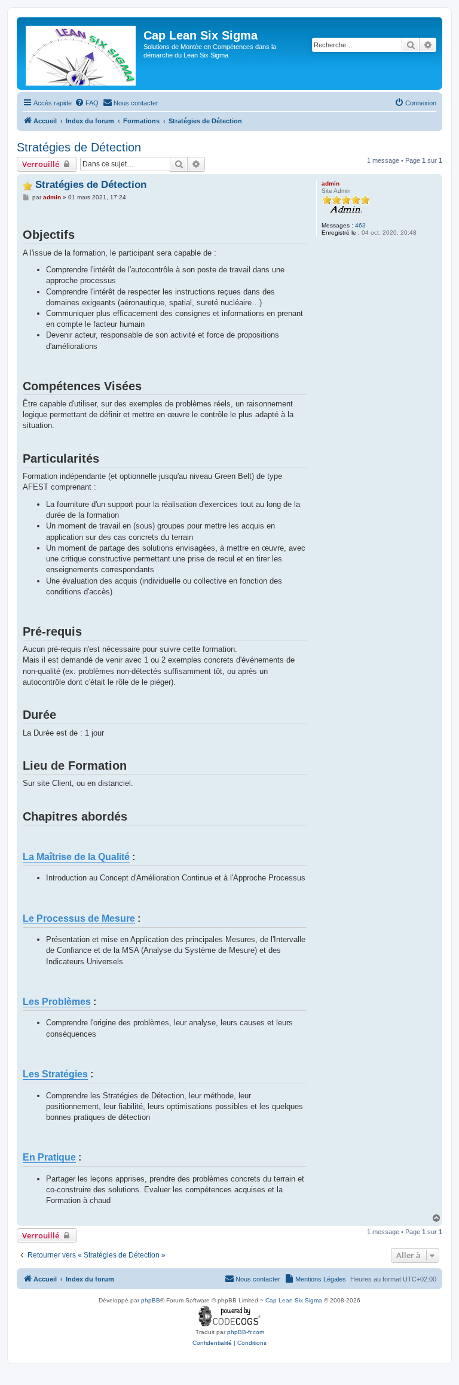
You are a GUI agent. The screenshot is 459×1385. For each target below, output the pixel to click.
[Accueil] (81, 53)
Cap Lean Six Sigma (293, 1300)
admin (330, 183)
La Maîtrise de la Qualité (76, 856)
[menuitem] (87, 103)
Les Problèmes (57, 1001)
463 (360, 225)
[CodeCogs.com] (229, 1316)
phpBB (150, 1300)
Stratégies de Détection (79, 147)
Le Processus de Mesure (79, 918)
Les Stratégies (55, 1073)
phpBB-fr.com (245, 1332)
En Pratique (49, 1157)
